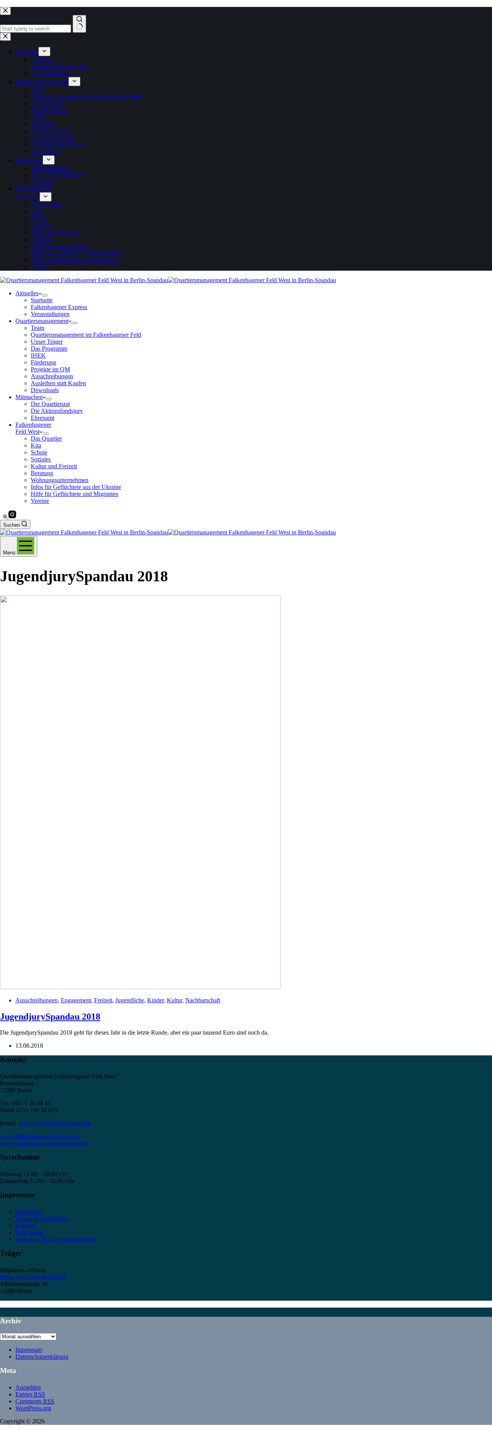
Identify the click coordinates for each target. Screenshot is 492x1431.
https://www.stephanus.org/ (33, 1277)
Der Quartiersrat (50, 404)
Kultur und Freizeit (54, 466)
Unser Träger (47, 341)
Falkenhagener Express (59, 307)
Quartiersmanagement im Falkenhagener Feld (86, 334)
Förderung (43, 362)
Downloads (45, 390)
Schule (39, 452)
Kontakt (25, 1225)
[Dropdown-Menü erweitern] (45, 295)
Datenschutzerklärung (41, 1218)
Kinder (155, 1000)
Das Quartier (46, 438)
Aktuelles (26, 293)
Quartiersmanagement (41, 321)
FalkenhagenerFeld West (33, 428)
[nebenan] (5, 516)
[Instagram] (12, 516)
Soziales (41, 459)
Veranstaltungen (50, 314)
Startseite (42, 300)
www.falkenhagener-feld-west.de (40, 1136)
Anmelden (28, 1387)
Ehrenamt (42, 417)
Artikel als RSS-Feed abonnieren (55, 1239)
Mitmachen (29, 397)
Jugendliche (129, 1000)
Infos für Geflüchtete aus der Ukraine (76, 487)
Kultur (174, 1000)
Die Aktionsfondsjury (57, 411)
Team (37, 327)
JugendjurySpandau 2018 (50, 1017)
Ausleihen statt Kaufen (58, 383)
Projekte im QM (50, 369)
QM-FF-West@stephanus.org (55, 1123)
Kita (36, 445)
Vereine (40, 501)
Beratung (42, 473)
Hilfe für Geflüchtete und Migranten (74, 494)
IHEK (38, 355)
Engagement (76, 1000)
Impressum (28, 1211)
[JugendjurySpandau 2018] (140, 987)
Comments (34, 1401)
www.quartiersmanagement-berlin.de (45, 1143)
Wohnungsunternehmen (59, 480)
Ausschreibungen (52, 376)
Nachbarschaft (202, 1000)
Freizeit (103, 1000)
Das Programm (49, 348)
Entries (30, 1394)
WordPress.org (33, 1408)
